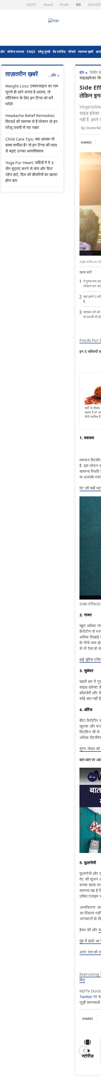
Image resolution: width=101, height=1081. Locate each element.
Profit (64, 5)
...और (53, 75)
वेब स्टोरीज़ (59, 51)
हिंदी (78, 5)
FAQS (31, 51)
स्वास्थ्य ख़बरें (85, 51)
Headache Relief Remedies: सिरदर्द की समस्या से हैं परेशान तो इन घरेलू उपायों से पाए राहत (31, 121)
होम (3, 51)
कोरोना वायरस (15, 51)
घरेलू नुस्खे (44, 51)
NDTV (31, 5)
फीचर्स (71, 51)
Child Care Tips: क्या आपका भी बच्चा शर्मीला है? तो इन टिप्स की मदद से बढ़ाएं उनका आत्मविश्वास (31, 145)
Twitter (85, 996)
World (48, 5)
